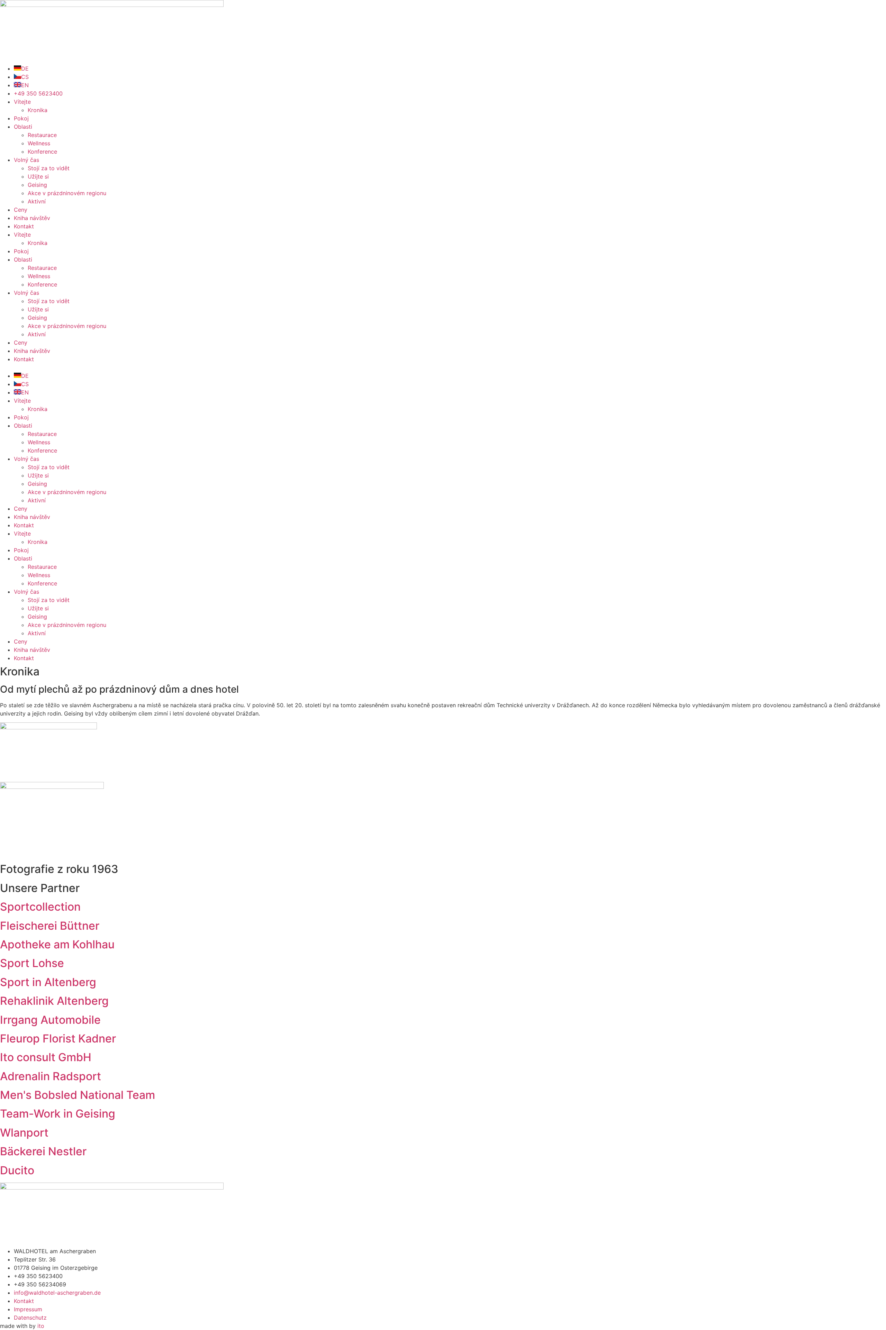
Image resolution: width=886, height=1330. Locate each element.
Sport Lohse (32, 963)
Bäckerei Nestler (43, 1151)
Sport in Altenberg (48, 982)
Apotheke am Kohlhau (57, 944)
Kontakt (24, 226)
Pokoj (21, 118)
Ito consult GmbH (45, 1057)
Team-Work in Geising (57, 1113)
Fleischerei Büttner (49, 925)
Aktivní (37, 201)
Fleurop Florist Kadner (58, 1038)
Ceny (20, 209)
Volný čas (26, 159)
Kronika (37, 110)
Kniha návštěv (32, 218)
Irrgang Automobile (50, 1020)
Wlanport (24, 1132)
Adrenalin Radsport (50, 1076)
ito (40, 1325)
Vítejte (22, 101)
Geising (37, 184)
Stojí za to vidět (49, 168)
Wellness (39, 143)
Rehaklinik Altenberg (54, 1001)
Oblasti (23, 126)
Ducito (17, 1170)
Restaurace (42, 134)
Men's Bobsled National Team (77, 1095)
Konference (42, 151)
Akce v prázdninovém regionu (67, 193)
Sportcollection (40, 906)
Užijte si (38, 176)
